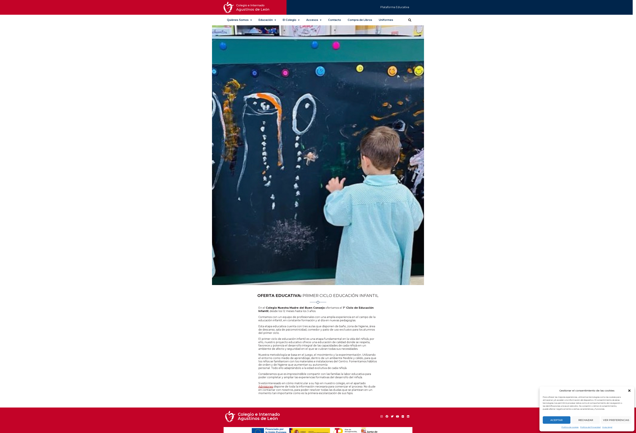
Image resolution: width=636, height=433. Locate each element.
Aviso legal (607, 427)
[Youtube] (397, 416)
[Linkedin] (408, 416)
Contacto (334, 20)
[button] (629, 390)
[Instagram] (381, 416)
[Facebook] (387, 416)
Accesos (312, 20)
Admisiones (265, 386)
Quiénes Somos (238, 20)
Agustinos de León (252, 7)
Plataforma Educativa (394, 7)
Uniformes (386, 20)
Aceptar (556, 420)
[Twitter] (392, 416)
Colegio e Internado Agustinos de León (259, 416)
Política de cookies (570, 427)
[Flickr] (402, 416)
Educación (266, 20)
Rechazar (585, 420)
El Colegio (289, 20)
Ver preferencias (616, 420)
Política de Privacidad (590, 427)
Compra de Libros (360, 20)
